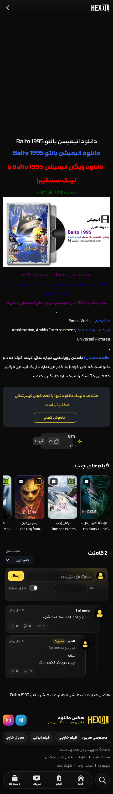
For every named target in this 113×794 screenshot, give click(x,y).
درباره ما (104, 766)
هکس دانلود (98, 695)
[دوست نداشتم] (41, 441)
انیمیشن (76, 695)
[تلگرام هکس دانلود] (21, 720)
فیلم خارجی (68, 737)
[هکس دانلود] (99, 7)
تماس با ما (85, 766)
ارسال (15, 575)
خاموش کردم (55, 417)
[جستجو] (102, 780)
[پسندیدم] (56, 441)
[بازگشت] (8, 8)
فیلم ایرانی (41, 737)
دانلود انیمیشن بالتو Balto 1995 (56, 141)
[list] (56, 504)
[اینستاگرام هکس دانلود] (8, 720)
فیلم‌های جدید (91, 466)
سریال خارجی (14, 737)
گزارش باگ (64, 766)
